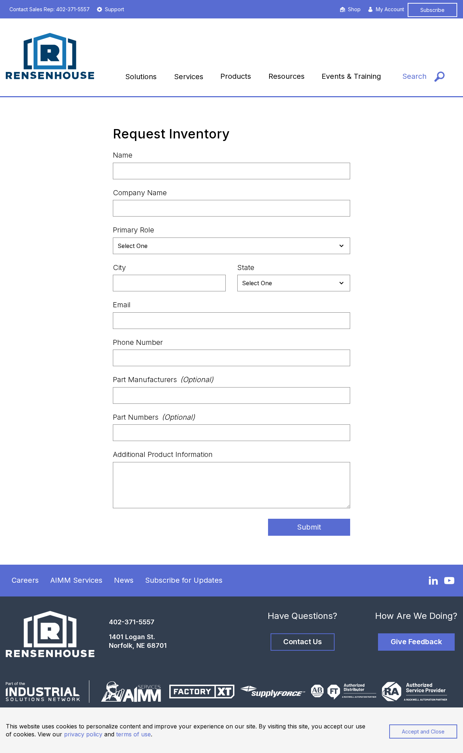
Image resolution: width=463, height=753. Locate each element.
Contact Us (302, 641)
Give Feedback (416, 641)
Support (114, 9)
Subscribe (432, 10)
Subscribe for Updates (183, 580)
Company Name (140, 192)
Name (122, 155)
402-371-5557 (131, 622)
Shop (354, 9)
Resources (286, 76)
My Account (390, 9)
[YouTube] (449, 581)
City (119, 267)
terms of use (133, 734)
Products (235, 76)
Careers (25, 580)
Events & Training (351, 76)
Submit (309, 527)
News (123, 580)
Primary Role (133, 230)
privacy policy (83, 734)
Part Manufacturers (163, 379)
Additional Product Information (163, 454)
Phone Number (138, 342)
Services (188, 76)
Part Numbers (154, 417)
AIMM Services (76, 580)
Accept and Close (423, 731)
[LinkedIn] (433, 580)
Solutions (141, 76)
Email (122, 304)
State (245, 267)
